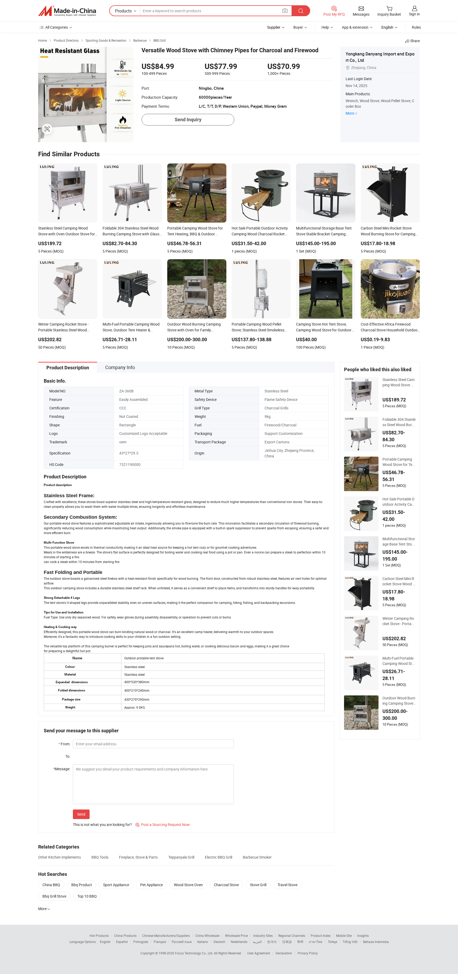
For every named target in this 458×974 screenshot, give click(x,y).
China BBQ (51, 884)
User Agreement (258, 953)
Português (140, 942)
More (350, 113)
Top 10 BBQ (87, 896)
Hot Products (99, 935)
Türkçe (332, 942)
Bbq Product (81, 884)
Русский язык (182, 942)
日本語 (287, 942)
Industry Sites (263, 935)
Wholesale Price (236, 935)
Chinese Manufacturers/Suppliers (166, 935)
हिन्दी (300, 942)
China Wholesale (207, 935)
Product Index (321, 935)
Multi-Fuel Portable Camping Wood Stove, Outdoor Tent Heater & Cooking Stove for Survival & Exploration (398, 661)
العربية (257, 942)
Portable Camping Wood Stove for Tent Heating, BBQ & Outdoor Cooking (399, 462)
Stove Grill (258, 884)
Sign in (414, 13)
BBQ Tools (99, 857)
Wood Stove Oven (188, 884)
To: (67, 756)
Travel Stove (287, 884)
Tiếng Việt (350, 942)
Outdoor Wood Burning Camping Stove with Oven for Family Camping (398, 700)
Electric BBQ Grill (218, 857)
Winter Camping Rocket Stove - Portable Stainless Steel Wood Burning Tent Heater (398, 621)
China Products (125, 935)
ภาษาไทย (315, 942)
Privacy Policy (308, 953)
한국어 (272, 942)
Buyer (298, 27)
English (105, 942)
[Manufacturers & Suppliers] (67, 10)
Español (122, 942)
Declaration (284, 953)
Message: (61, 768)
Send (81, 814)
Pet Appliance (151, 884)
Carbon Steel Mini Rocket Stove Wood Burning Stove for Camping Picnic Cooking (399, 581)
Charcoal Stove (226, 884)
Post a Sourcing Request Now (162, 824)
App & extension (355, 27)
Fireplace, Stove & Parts (138, 857)
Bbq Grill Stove (54, 896)
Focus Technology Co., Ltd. (194, 953)
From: (64, 743)
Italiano (202, 942)
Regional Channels (291, 935)
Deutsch (219, 942)
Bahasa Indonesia (376, 942)
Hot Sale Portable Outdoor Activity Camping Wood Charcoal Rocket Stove (399, 501)
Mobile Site (344, 935)
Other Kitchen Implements (59, 857)
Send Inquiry (188, 119)
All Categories (56, 27)
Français (160, 942)
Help (325, 27)
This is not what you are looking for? (102, 824)
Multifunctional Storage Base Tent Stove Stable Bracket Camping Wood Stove (399, 541)
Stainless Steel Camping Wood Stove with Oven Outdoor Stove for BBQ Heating (398, 382)
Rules (416, 27)
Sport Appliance (116, 884)
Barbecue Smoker (257, 857)
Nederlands (239, 942)
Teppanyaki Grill (181, 857)
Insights (363, 935)
